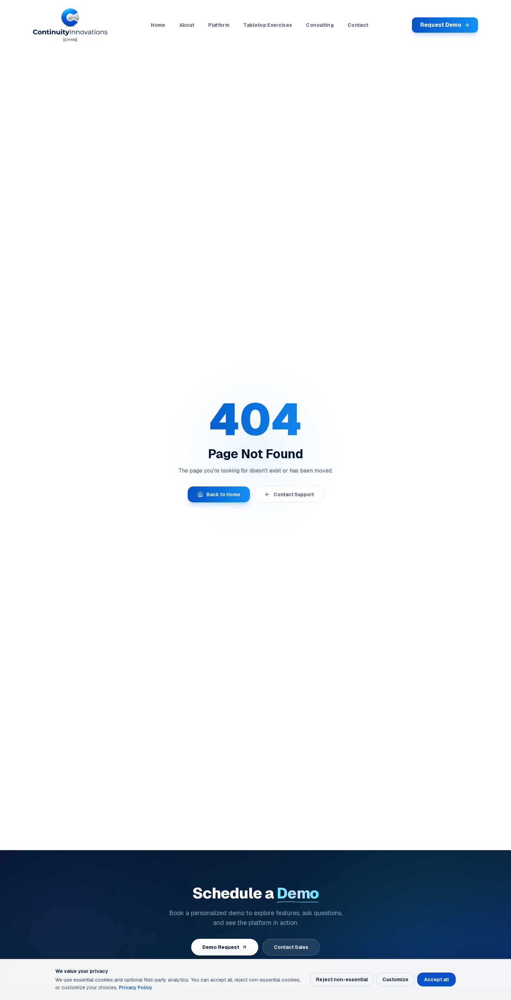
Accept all (436, 979)
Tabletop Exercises (267, 25)
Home (158, 25)
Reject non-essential (342, 979)
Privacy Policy (135, 987)
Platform (218, 25)
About (187, 25)
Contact (358, 25)
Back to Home (223, 494)
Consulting (320, 25)
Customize (395, 979)
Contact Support (294, 494)
